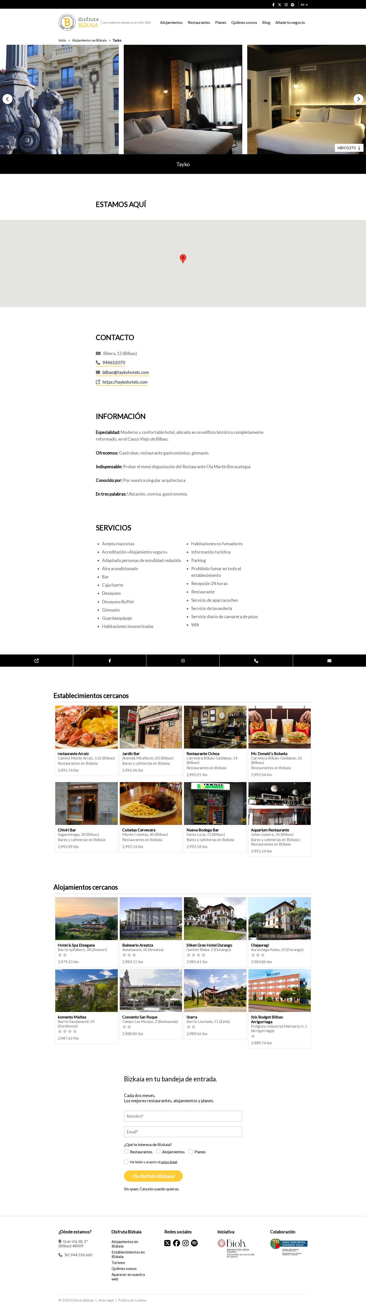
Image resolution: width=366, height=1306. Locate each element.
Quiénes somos (244, 22)
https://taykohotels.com (125, 382)
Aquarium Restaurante (270, 829)
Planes (220, 22)
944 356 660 (81, 1255)
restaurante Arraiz (73, 753)
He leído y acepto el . (154, 1162)
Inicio (62, 40)
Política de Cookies (132, 1300)
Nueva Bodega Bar (202, 829)
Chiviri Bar (67, 829)
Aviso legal (106, 1300)
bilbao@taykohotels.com (126, 372)
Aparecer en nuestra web (128, 1276)
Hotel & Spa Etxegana (76, 945)
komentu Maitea (72, 1016)
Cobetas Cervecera (138, 829)
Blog (266, 22)
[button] (7, 99)
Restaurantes (199, 22)
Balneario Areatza (137, 945)
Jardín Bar (131, 753)
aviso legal (169, 1162)
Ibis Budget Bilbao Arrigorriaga (267, 1019)
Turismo (118, 1262)
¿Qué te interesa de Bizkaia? (148, 1144)
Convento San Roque (139, 1016)
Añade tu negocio (290, 22)
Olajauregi (260, 945)
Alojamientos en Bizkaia (89, 40)
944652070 (114, 362)
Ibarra (191, 1016)
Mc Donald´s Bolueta (269, 753)
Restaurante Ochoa (202, 753)
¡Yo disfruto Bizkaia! (153, 1176)
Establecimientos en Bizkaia (128, 1254)
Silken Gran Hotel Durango (209, 945)
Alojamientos (171, 22)
